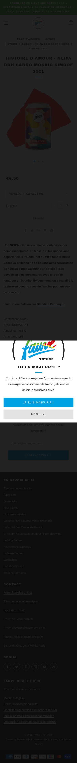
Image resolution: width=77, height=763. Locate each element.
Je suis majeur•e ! (38, 402)
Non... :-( (38, 414)
